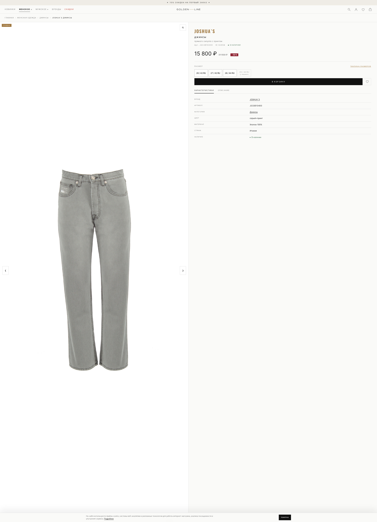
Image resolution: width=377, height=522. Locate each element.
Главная (9, 18)
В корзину (278, 82)
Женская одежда (26, 18)
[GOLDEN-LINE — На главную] (188, 9)
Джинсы (44, 18)
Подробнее (109, 519)
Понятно (285, 517)
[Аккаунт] (356, 9)
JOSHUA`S (255, 99)
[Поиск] (349, 9)
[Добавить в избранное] (367, 81)
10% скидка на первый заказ (188, 2)
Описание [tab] (224, 90)
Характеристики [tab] (204, 90)
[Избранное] (363, 9)
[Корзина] (370, 9)
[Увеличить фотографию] (183, 27)
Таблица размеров (360, 66)
